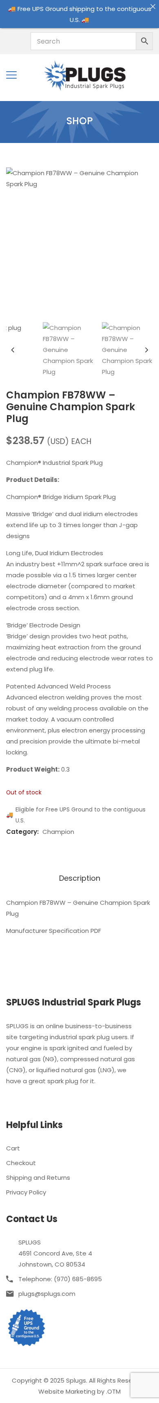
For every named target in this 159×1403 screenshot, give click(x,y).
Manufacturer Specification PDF (53, 930)
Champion (58, 831)
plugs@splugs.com (46, 1293)
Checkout (21, 1163)
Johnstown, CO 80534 (51, 1264)
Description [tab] (79, 878)
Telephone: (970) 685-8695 (60, 1279)
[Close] (152, 6)
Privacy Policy (26, 1192)
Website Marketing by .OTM (79, 1391)
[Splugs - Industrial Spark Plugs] (85, 74)
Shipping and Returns (38, 1177)
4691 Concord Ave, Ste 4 (55, 1253)
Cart (13, 1148)
